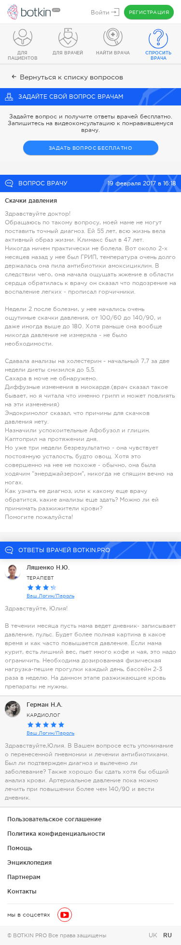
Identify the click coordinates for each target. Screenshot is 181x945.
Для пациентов (23, 56)
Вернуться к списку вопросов (71, 77)
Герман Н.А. (44, 704)
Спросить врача (158, 56)
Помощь (19, 848)
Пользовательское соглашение (54, 819)
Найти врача (113, 53)
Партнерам (24, 877)
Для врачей (68, 53)
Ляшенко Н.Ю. (48, 567)
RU (167, 935)
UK (154, 935)
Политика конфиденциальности (56, 833)
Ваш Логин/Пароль (50, 595)
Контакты (22, 891)
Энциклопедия (29, 862)
